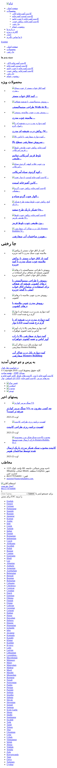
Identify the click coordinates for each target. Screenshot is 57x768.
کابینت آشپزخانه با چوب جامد (25, 19)
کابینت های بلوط (24, 375)
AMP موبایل (19, 373)
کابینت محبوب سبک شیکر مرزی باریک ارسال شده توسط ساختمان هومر (31, 449)
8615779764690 (8, 488)
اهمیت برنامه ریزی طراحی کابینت (25, 427)
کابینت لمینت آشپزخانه (22, 16)
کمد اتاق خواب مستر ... (25, 96)
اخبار (9, 34)
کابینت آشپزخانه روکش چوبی (25, 21)
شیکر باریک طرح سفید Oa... (27, 209)
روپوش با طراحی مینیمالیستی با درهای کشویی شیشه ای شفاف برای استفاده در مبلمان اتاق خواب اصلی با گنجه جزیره (30, 285)
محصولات (11, 11)
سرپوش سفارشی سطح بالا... (28, 142)
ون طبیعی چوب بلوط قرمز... (28, 223)
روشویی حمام (18, 27)
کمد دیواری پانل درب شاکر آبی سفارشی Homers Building (28, 354)
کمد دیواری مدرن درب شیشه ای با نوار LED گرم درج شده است (31, 321)
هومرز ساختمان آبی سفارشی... (29, 236)
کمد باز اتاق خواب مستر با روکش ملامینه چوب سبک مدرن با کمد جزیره (30, 261)
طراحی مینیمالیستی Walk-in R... (30, 107)
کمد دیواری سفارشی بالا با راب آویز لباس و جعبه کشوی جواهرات (30, 338)
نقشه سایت (6, 373)
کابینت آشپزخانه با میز (43, 375)
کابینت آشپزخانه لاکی (22, 13)
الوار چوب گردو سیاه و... (25, 196)
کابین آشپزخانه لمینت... (24, 182)
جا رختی (16, 24)
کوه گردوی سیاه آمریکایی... (27, 172)
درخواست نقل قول (10, 368)
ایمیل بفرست (7, 486)
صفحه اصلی (12, 8)
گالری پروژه (12, 32)
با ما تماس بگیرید (14, 37)
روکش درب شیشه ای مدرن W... (29, 131)
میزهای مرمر (43, 378)
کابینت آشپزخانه (28, 378)
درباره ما (11, 29)
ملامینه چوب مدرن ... (23, 117)
